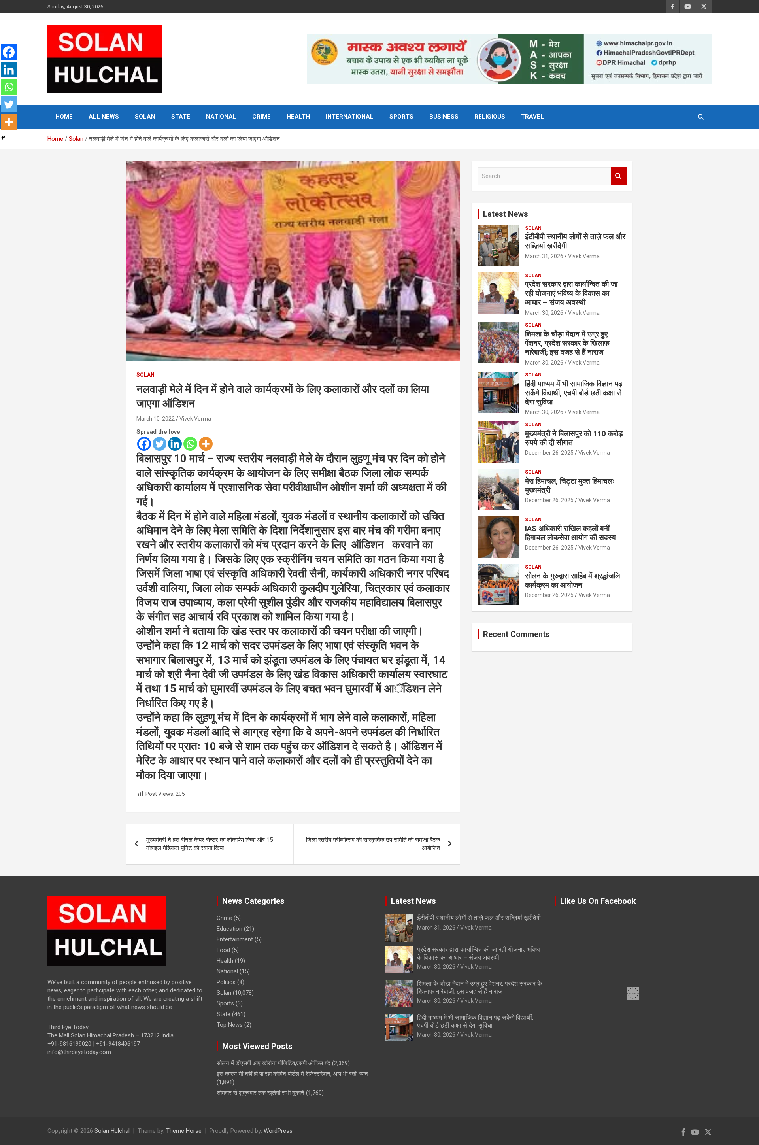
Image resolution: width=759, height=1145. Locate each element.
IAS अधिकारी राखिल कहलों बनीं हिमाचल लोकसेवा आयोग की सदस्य (570, 533)
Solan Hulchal (112, 1130)
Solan (145, 116)
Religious (489, 116)
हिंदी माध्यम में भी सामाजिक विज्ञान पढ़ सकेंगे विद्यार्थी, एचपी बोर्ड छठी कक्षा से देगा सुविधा (573, 392)
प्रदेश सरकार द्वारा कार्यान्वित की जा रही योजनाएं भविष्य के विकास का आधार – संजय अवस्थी (571, 293)
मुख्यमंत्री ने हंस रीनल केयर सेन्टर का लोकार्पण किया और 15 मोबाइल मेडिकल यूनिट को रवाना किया (209, 844)
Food (223, 950)
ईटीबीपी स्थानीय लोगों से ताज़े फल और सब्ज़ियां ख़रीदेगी (575, 241)
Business (444, 116)
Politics (226, 982)
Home (64, 116)
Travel (532, 116)
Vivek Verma (195, 419)
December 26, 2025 (549, 453)
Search (619, 176)
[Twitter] (159, 444)
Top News (230, 1024)
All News (104, 116)
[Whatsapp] (190, 444)
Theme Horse (184, 1130)
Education (229, 928)
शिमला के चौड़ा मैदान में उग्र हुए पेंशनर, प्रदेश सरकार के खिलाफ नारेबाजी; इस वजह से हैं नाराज (567, 343)
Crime (261, 116)
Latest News (505, 214)
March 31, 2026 (544, 256)
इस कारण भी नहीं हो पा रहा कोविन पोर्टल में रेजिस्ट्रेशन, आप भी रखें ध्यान (292, 1073)
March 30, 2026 (544, 313)
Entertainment (235, 939)
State (180, 116)
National (221, 116)
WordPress (278, 1130)
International (350, 116)
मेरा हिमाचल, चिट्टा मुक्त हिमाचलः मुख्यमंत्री (570, 485)
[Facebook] (144, 444)
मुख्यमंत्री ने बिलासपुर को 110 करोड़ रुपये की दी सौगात (574, 438)
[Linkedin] (175, 444)
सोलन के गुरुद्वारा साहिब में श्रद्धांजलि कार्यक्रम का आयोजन (572, 580)
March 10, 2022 (155, 419)
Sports (401, 116)
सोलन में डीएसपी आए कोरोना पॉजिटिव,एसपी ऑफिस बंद (273, 1063)
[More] (206, 444)
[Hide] (3, 137)
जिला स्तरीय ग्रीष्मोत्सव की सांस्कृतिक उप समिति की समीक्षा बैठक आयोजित (373, 844)
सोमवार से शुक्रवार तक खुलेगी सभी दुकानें (260, 1092)
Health (298, 116)
